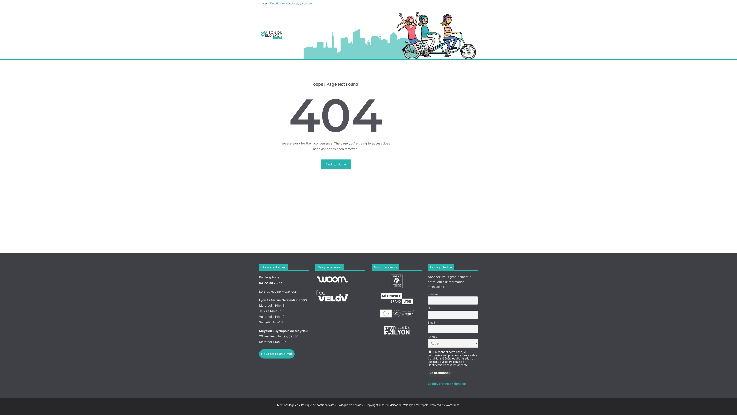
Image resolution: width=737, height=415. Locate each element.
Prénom (433, 294)
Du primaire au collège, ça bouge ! (291, 5)
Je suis (432, 337)
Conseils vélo (333, 65)
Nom (431, 308)
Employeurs (392, 65)
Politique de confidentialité (318, 405)
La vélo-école (363, 65)
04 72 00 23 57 (270, 283)
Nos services (303, 65)
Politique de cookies (349, 405)
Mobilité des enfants (426, 65)
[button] (286, 65)
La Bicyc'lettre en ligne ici (447, 384)
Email (431, 322)
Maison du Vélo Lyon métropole (408, 405)
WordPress (452, 405)
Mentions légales (288, 405)
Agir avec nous (273, 65)
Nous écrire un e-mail (276, 354)
